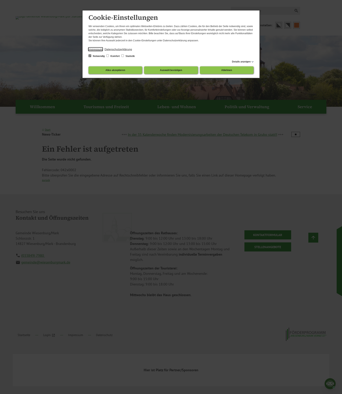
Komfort (115, 56)
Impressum (95, 49)
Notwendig (98, 56)
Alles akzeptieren (115, 70)
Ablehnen (226, 70)
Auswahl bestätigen (171, 70)
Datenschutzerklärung (118, 49)
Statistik (130, 56)
